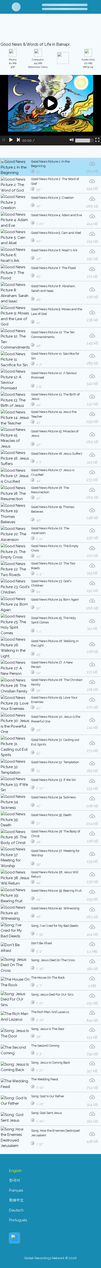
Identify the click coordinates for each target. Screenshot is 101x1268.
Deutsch (16, 1210)
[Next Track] (18, 140)
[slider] (84, 140)
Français (16, 1190)
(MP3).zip (88, 63)
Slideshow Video (38, 63)
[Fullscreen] (97, 140)
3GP (13, 63)
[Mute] (71, 140)
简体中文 (16, 1200)
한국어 (14, 1180)
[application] (50, 110)
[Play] (11, 140)
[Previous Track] (3, 140)
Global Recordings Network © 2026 (50, 1258)
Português (18, 1220)
